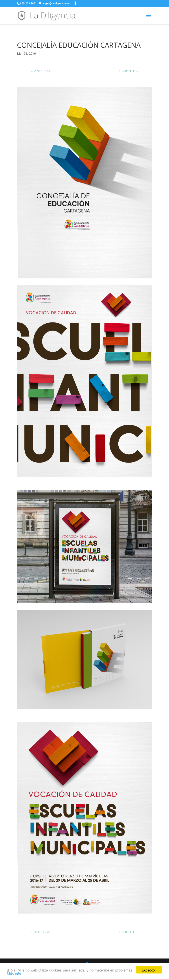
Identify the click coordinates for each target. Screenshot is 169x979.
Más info (14, 973)
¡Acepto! (149, 970)
